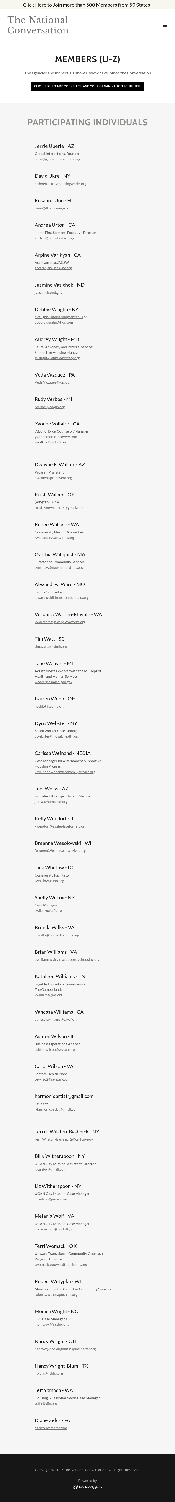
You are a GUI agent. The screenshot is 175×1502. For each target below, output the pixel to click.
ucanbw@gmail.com (50, 1169)
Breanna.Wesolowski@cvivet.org (60, 850)
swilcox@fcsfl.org (48, 910)
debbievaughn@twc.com (54, 322)
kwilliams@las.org (48, 995)
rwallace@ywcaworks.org (54, 537)
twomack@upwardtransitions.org (61, 1264)
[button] (165, 25)
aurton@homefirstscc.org (54, 238)
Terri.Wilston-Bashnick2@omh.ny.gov (64, 1139)
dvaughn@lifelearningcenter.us (59, 317)
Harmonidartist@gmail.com (56, 1109)
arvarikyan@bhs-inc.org (53, 268)
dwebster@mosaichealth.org (57, 736)
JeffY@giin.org (46, 1403)
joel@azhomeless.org (51, 801)
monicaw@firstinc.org (52, 1324)
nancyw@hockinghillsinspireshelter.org (65, 1349)
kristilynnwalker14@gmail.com (59, 507)
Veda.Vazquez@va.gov (52, 382)
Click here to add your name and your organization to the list (87, 86)
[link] (62, 32)
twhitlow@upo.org (49, 880)
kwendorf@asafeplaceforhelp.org (60, 826)
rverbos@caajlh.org (50, 407)
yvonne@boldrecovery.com (56, 436)
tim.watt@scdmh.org (51, 646)
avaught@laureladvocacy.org (57, 358)
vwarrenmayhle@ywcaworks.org (60, 622)
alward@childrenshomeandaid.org (61, 597)
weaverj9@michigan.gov (53, 681)
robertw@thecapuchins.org (56, 1294)
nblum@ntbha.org (49, 1373)
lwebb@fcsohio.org (49, 706)
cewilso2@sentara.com (52, 1079)
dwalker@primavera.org (53, 477)
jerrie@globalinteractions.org (57, 159)
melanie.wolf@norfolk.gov (55, 1229)
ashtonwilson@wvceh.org (55, 1049)
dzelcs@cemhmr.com (51, 1427)
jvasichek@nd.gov (48, 292)
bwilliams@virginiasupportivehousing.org (67, 959)
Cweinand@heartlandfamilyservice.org (65, 771)
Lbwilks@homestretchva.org (57, 935)
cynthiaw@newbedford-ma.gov (59, 567)
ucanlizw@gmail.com (51, 1199)
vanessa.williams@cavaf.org (56, 1019)
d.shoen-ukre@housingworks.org (60, 183)
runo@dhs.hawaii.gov (51, 208)
